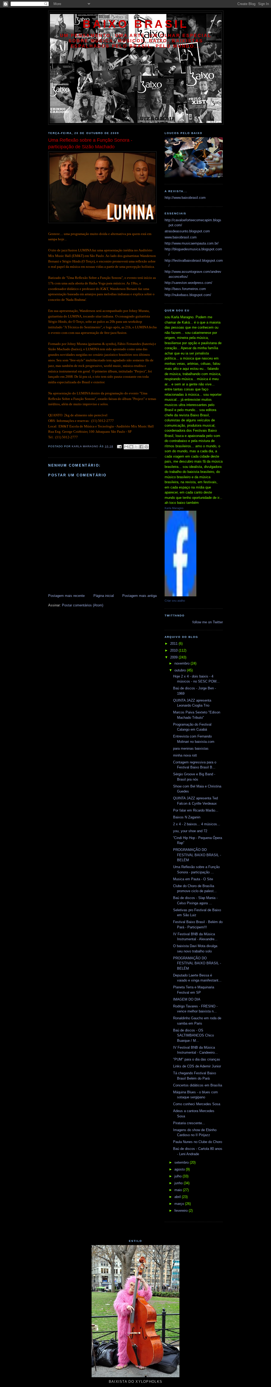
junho (179, 1183)
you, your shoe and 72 (190, 831)
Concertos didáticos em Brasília (197, 1085)
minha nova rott (185, 755)
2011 (174, 644)
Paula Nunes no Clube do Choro (197, 1142)
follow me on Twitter (207, 622)
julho (178, 1176)
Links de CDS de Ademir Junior (197, 1066)
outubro (180, 670)
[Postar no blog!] (131, 446)
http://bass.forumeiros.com (185, 289)
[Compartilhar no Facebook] (141, 446)
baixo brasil (136, 24)
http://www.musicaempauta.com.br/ (192, 243)
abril (178, 1197)
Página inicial (103, 596)
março (179, 1204)
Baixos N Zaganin (186, 817)
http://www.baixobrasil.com (185, 198)
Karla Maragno (174, 508)
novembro (182, 663)
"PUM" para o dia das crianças (196, 1059)
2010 (174, 650)
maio (178, 1190)
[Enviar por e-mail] (126, 446)
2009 (174, 657)
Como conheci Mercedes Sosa (196, 1104)
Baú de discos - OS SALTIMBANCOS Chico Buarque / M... (193, 1035)
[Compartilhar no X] (136, 446)
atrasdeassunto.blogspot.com (187, 231)
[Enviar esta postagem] (119, 446)
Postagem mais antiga (139, 596)
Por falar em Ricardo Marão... (195, 810)
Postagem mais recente (66, 596)
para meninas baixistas (191, 748)
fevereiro (181, 1211)
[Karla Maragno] (180, 595)
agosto (180, 1169)
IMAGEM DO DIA (186, 999)
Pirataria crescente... (189, 1123)
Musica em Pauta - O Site (193, 879)
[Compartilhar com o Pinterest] (146, 446)
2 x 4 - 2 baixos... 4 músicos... (196, 824)
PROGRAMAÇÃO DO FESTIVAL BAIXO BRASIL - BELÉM (197, 855)
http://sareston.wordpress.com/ (188, 283)
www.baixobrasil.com (181, 237)
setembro (182, 1162)
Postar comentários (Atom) (82, 605)
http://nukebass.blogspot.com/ (188, 295)
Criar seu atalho (175, 600)
